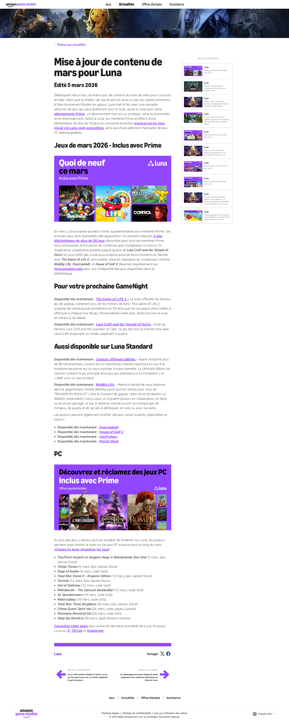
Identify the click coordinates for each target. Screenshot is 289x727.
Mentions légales (110, 713)
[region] (208, 140)
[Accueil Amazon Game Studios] (21, 5)
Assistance (176, 4)
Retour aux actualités (71, 44)
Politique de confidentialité (137, 713)
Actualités (126, 4)
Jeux (108, 4)
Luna (58, 654)
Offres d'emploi (152, 4)
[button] (112, 189)
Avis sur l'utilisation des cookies (170, 713)
